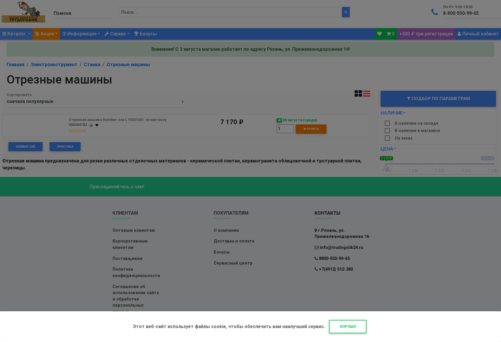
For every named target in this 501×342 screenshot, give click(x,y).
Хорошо (348, 326)
